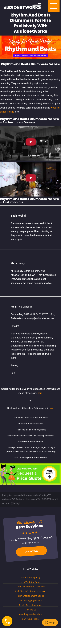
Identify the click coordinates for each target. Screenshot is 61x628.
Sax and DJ (30, 609)
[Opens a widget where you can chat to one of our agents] (50, 623)
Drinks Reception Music (30, 605)
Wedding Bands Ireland (30, 614)
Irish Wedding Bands (30, 582)
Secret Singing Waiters (31, 600)
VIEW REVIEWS (31, 551)
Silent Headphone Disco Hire (31, 586)
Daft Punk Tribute (31, 618)
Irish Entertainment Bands (31, 595)
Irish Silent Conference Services (30, 591)
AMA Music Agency (30, 577)
